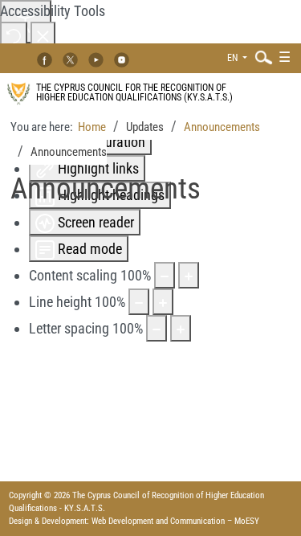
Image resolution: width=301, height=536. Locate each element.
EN (233, 57)
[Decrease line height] (138, 301)
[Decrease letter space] (156, 328)
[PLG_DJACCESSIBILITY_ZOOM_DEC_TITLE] (164, 275)
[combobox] (260, 56)
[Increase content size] (188, 275)
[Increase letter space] (180, 328)
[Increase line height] (163, 301)
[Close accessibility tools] (43, 35)
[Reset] (13, 35)
